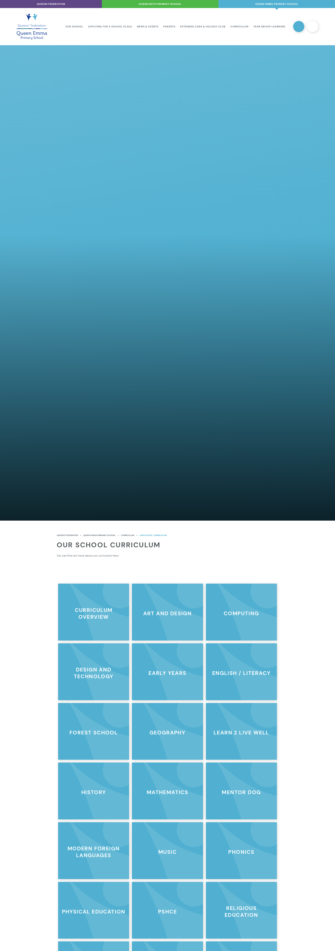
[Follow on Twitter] (298, 26)
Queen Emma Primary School (99, 535)
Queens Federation (67, 535)
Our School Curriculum (153, 535)
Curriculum (127, 535)
